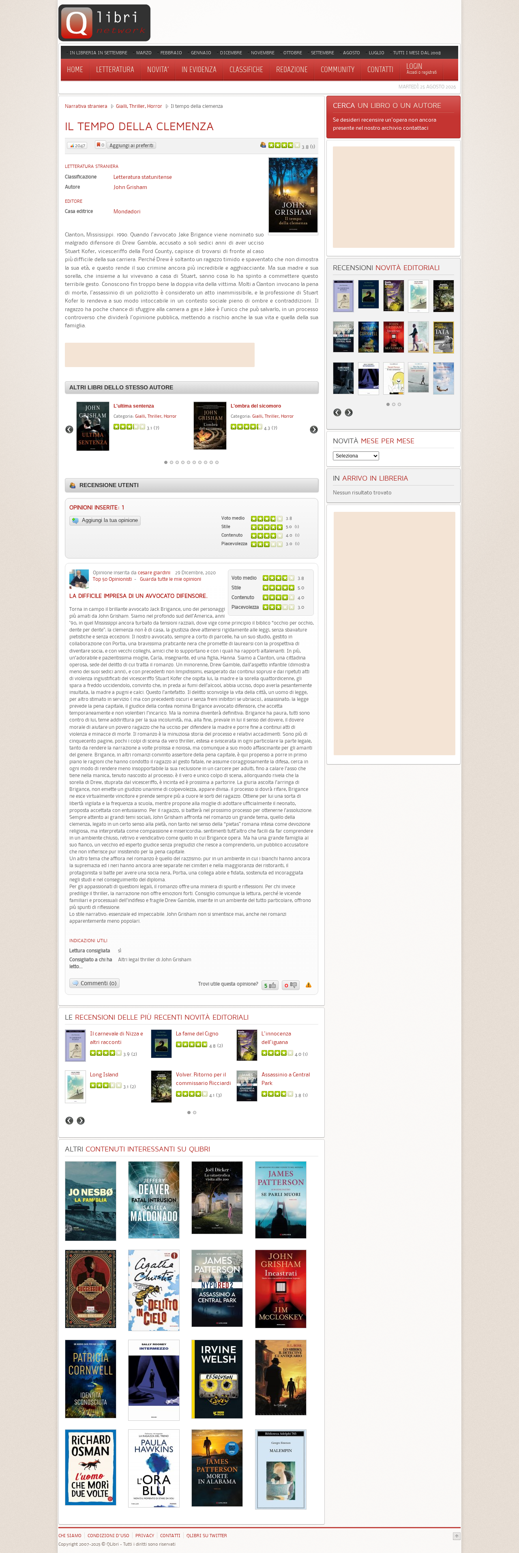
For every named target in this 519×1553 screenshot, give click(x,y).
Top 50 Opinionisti (112, 579)
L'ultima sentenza (134, 406)
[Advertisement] (160, 355)
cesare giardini (154, 572)
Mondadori (127, 211)
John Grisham (130, 187)
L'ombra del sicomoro (256, 406)
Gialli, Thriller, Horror (139, 106)
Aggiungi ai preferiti (131, 145)
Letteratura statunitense (143, 176)
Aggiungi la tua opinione (109, 520)
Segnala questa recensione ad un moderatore (308, 985)
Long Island (104, 1074)
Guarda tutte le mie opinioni (170, 579)
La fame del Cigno (197, 1033)
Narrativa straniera (86, 106)
